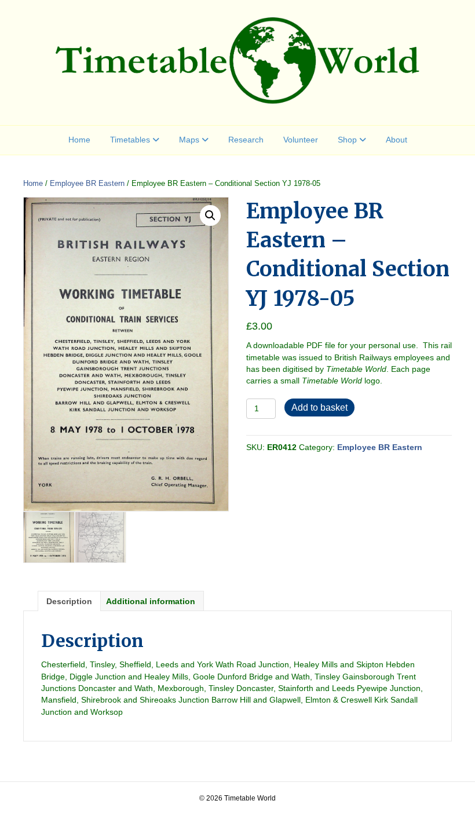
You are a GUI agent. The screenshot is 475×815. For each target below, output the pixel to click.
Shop (347, 139)
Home (79, 139)
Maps (189, 139)
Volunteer (300, 139)
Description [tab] (69, 601)
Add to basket (319, 407)
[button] (210, 215)
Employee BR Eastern (87, 183)
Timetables (130, 139)
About (396, 139)
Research (246, 139)
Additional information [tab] (150, 601)
